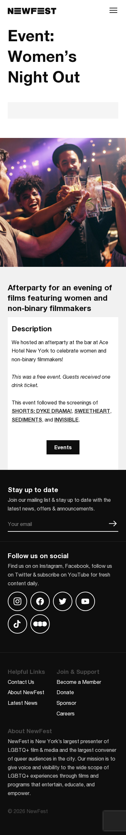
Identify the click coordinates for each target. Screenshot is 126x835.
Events (63, 447)
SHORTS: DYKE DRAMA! (42, 411)
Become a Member (79, 682)
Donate (65, 692)
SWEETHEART (92, 411)
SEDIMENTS (27, 419)
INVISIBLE (66, 419)
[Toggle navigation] (113, 12)
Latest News (22, 703)
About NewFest (26, 692)
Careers (66, 713)
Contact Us (21, 682)
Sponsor (66, 703)
